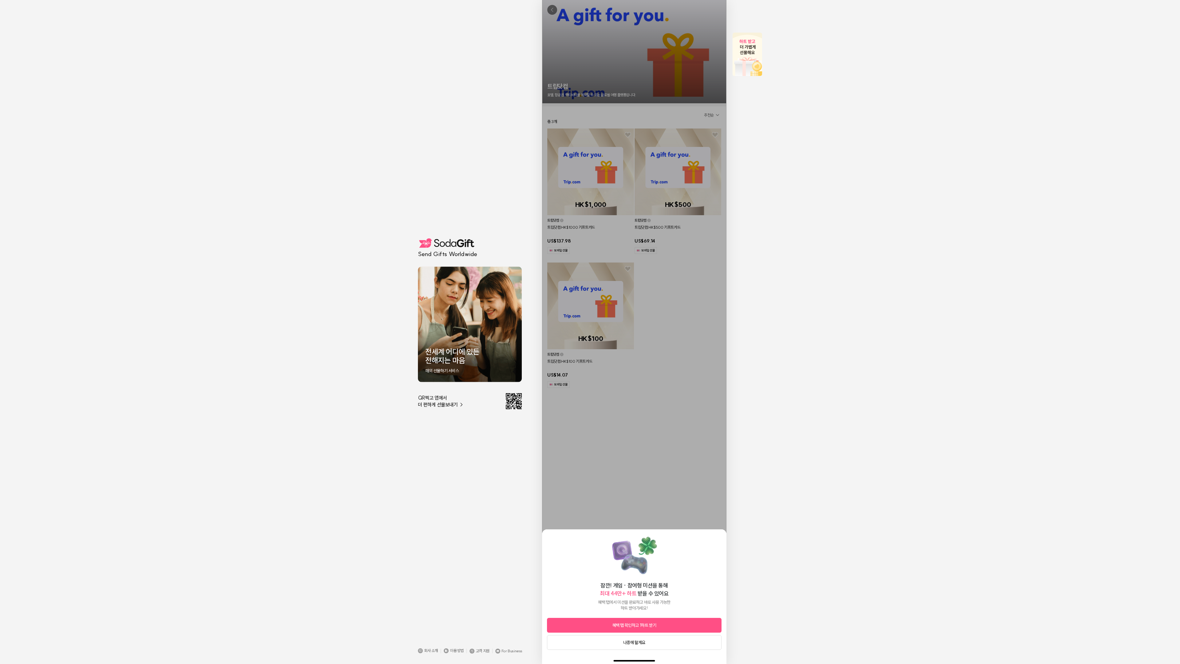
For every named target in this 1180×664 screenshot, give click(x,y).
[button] (428, 651)
